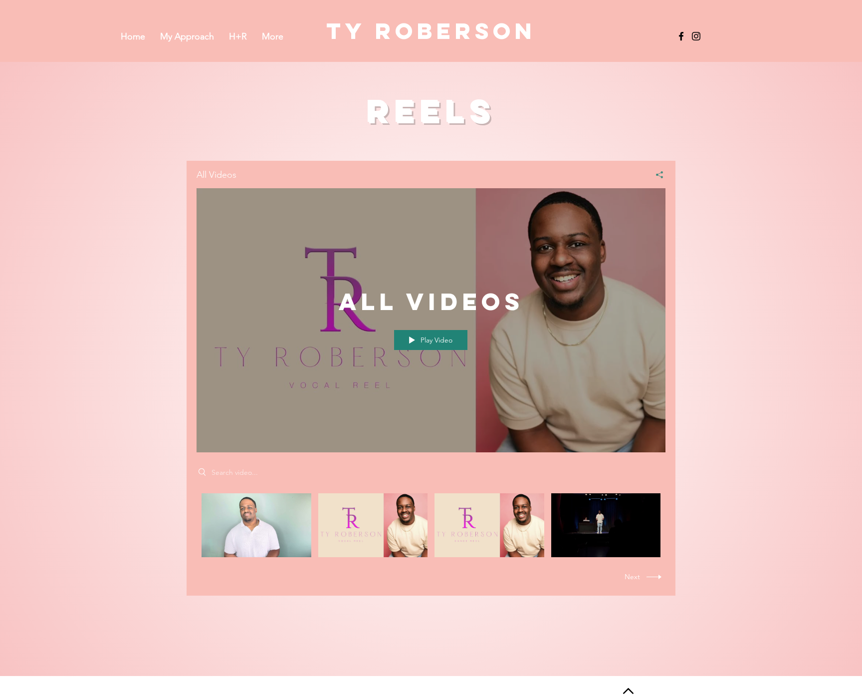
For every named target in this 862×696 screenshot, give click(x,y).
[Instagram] (696, 36)
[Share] (655, 175)
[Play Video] (256, 525)
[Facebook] (681, 36)
